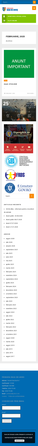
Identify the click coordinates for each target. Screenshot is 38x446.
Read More (30, 93)
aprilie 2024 (10, 283)
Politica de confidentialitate (16, 396)
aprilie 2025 (10, 264)
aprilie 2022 (10, 319)
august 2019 (10, 345)
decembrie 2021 (11, 330)
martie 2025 (10, 268)
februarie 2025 (11, 272)
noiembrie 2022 (11, 308)
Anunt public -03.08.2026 (14, 216)
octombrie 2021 (11, 334)
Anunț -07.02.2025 (10, 84)
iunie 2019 (9, 353)
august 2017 (10, 356)
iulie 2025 (9, 253)
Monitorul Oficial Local (17, 16)
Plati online (12, 20)
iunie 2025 (9, 257)
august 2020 (10, 338)
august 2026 (10, 238)
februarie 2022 (11, 327)
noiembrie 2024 (11, 275)
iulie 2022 (9, 316)
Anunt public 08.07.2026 (14, 219)
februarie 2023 (11, 305)
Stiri (5, 80)
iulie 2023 (9, 301)
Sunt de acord (19, 441)
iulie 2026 (9, 242)
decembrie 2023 (11, 290)
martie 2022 (10, 323)
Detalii (30, 437)
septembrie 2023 (12, 297)
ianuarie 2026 (10, 246)
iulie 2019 (9, 349)
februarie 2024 (11, 286)
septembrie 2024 (12, 279)
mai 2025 (9, 261)
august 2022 (10, 312)
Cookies (4, 396)
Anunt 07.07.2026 (12, 223)
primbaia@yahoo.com (13, 393)
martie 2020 (10, 342)
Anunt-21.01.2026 (12, 227)
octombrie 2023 (11, 294)
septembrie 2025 (12, 249)
